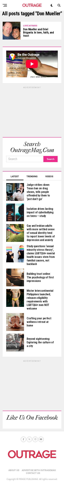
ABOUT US (13, 470)
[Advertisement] (32, 111)
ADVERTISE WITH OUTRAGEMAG (39, 470)
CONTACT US (33, 473)
